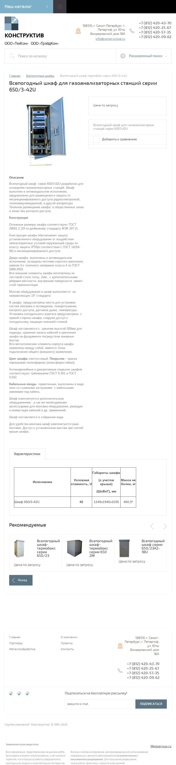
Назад (22, 580)
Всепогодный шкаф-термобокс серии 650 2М (100, 548)
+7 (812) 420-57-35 (155, 32)
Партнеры (16, 643)
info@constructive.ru (110, 39)
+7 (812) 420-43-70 (155, 23)
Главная (14, 637)
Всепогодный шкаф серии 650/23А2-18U (153, 546)
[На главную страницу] (11, 24)
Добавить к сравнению (119, 139)
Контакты (67, 649)
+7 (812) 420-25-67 (155, 27)
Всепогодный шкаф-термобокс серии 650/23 (48, 548)
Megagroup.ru (161, 746)
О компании (69, 637)
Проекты (67, 643)
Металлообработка (22, 649)
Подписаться (151, 704)
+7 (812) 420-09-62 (155, 37)
